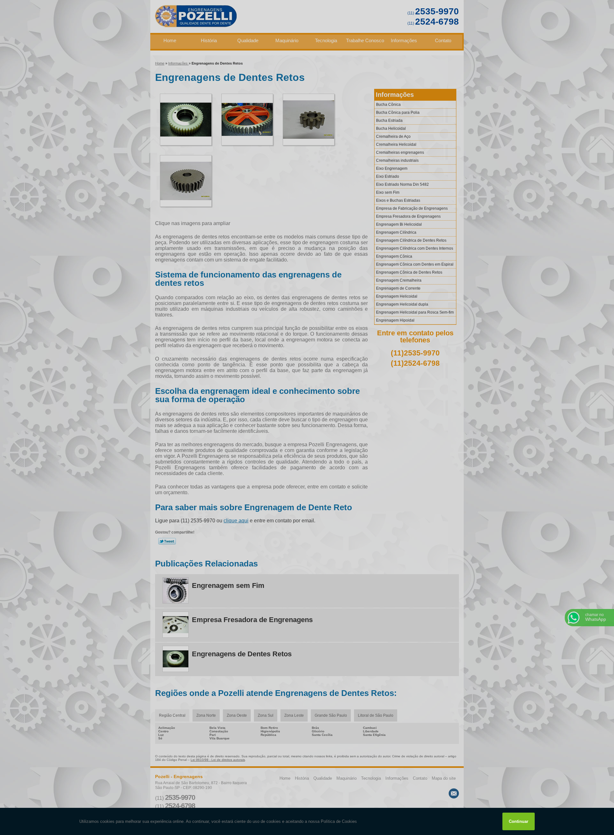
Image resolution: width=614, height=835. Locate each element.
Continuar (518, 821)
